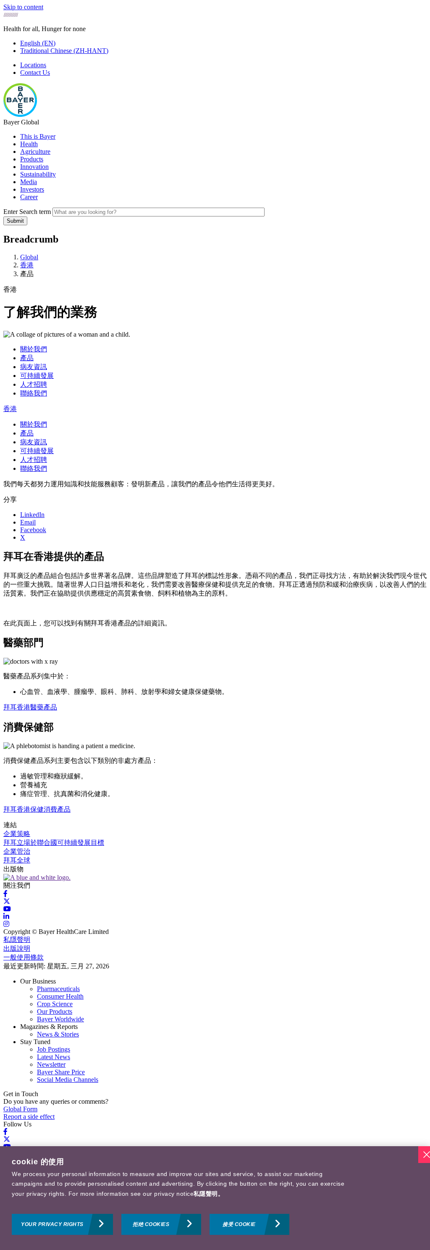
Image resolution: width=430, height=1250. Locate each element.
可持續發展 (37, 375)
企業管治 (16, 851)
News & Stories (58, 1034)
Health (29, 144)
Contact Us (35, 72)
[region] (215, 1198)
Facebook (33, 529)
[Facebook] (5, 893)
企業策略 (16, 833)
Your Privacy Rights (52, 1224)
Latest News (53, 1056)
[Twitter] (6, 901)
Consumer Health (60, 996)
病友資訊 (33, 366)
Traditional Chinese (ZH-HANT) (64, 50)
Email (28, 522)
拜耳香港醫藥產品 (30, 707)
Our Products (54, 1011)
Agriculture (35, 151)
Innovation (34, 166)
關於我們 (33, 349)
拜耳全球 (16, 860)
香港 (10, 408)
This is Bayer (37, 136)
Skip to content (23, 7)
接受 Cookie (239, 1224)
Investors (32, 189)
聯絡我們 (33, 393)
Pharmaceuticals (58, 988)
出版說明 (16, 948)
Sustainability (38, 174)
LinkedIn (32, 514)
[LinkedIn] (6, 916)
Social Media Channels (67, 1079)
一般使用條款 (23, 957)
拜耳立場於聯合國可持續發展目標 (53, 842)
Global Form (20, 1109)
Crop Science (55, 1003)
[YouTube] (7, 908)
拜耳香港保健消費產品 (37, 809)
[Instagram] (6, 924)
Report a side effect (29, 1116)
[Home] (20, 114)
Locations (33, 65)
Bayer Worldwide (60, 1019)
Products (31, 159)
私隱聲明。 (209, 1193)
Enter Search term (27, 211)
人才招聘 (33, 384)
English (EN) (37, 43)
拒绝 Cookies (151, 1224)
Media (28, 181)
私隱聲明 (16, 939)
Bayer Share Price (61, 1072)
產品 (27, 357)
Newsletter (51, 1064)
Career (29, 196)
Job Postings (53, 1049)
